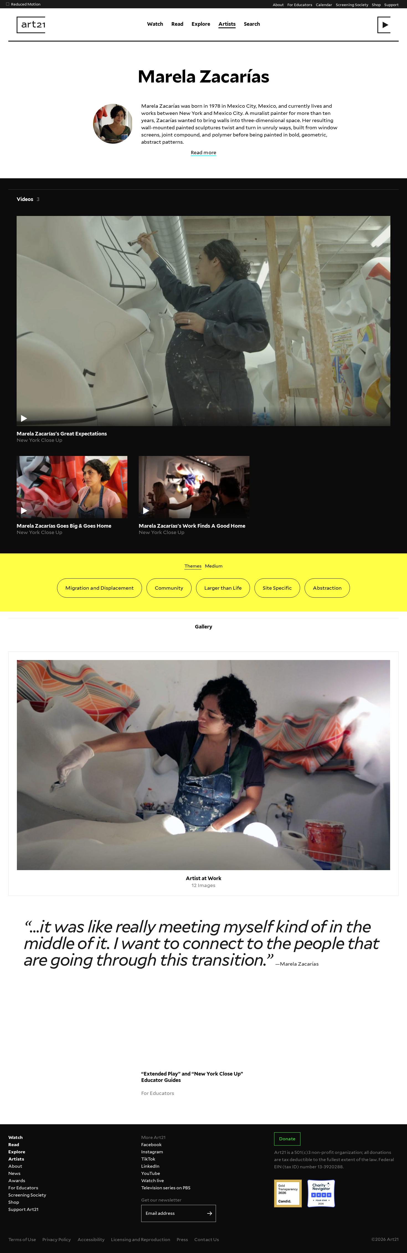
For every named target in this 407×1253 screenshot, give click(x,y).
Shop (376, 4)
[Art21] (31, 25)
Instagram (152, 1151)
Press (182, 1239)
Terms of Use (22, 1239)
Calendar (324, 4)
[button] (383, 25)
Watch (155, 24)
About (278, 4)
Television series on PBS (165, 1187)
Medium (214, 566)
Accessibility (91, 1239)
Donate (287, 1138)
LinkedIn (150, 1166)
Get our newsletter (161, 1200)
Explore (201, 24)
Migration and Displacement (99, 588)
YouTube (150, 1173)
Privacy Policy (56, 1239)
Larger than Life (223, 588)
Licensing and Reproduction (140, 1239)
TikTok (148, 1159)
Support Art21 (23, 1209)
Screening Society (352, 4)
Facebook (151, 1144)
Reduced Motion (25, 4)
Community (169, 588)
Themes (193, 566)
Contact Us (206, 1239)
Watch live (152, 1180)
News (14, 1173)
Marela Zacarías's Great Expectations (62, 434)
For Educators (299, 4)
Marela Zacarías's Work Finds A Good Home (192, 526)
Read (177, 24)
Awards (16, 1180)
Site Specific (277, 588)
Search (252, 24)
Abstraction (327, 588)
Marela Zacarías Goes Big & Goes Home (64, 526)
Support (391, 4)
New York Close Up (39, 440)
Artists (227, 24)
